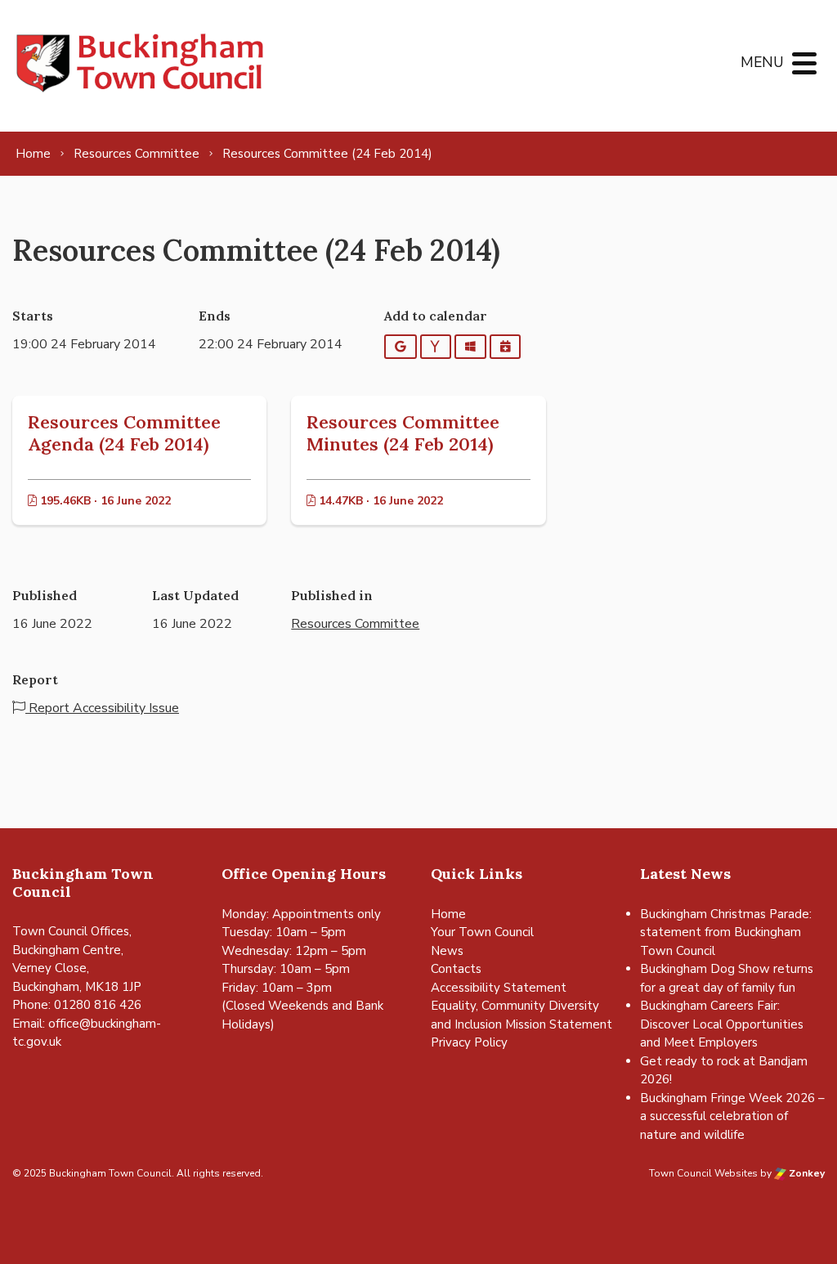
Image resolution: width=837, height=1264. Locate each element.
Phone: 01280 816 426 (76, 1005)
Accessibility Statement (498, 987)
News (447, 951)
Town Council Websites (703, 1173)
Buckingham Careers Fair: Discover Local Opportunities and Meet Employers (721, 1024)
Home (448, 914)
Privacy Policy (469, 1042)
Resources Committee (355, 624)
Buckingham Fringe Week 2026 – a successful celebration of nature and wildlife (732, 1116)
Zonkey (805, 1173)
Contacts (456, 969)
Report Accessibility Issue (102, 708)
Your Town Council (482, 932)
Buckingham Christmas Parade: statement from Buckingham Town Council (726, 932)
